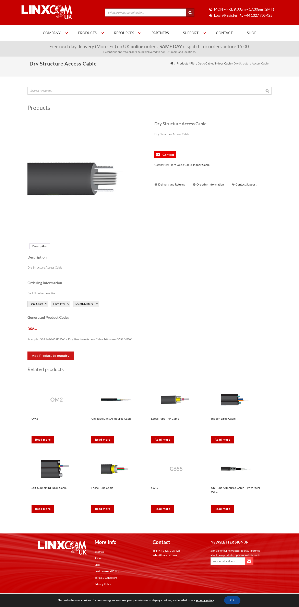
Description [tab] (39, 246)
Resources (124, 33)
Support (191, 33)
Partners (160, 33)
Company (52, 33)
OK (232, 600)
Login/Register (225, 15)
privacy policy (205, 600)
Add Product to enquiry (50, 355)
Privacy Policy (103, 584)
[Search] (190, 13)
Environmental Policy (107, 571)
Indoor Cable (223, 63)
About (98, 558)
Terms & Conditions (106, 577)
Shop (251, 33)
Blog (97, 564)
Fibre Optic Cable (201, 63)
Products (87, 33)
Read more (43, 439)
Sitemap (99, 551)
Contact (224, 33)
